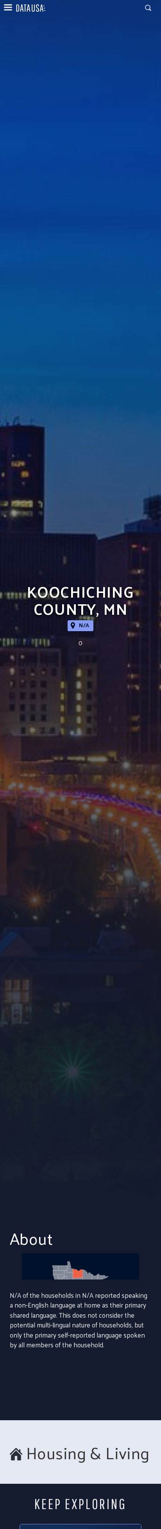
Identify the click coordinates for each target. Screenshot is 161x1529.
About (31, 1238)
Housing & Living (88, 1453)
